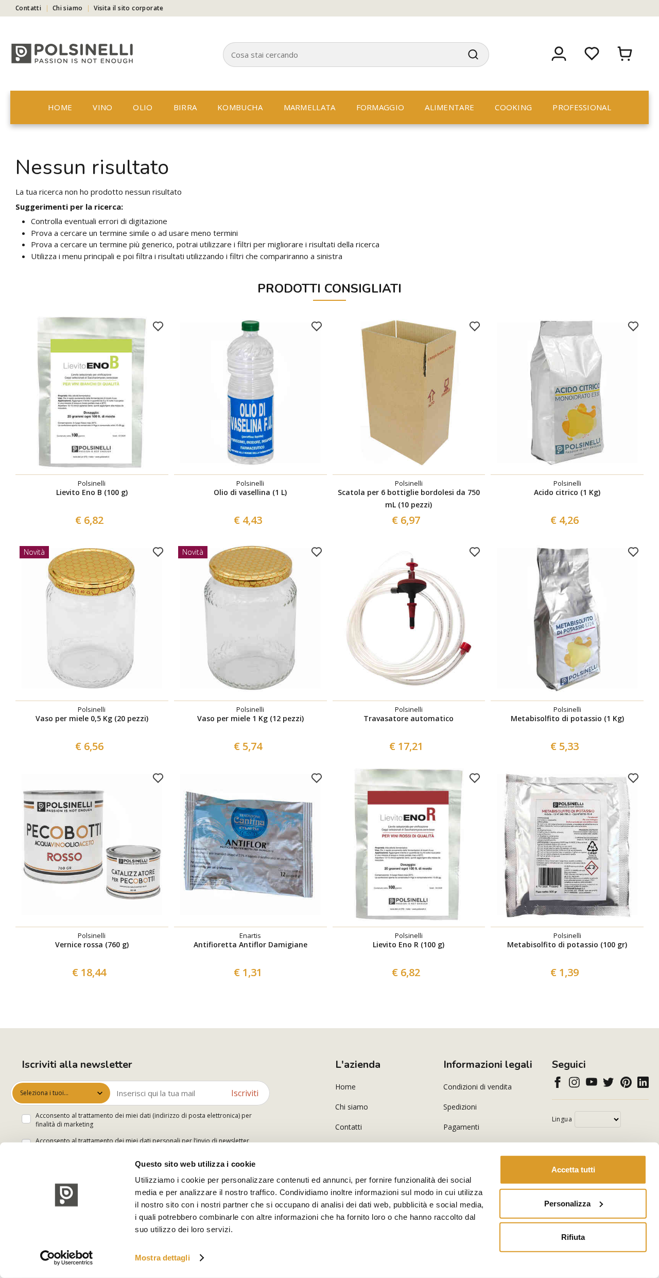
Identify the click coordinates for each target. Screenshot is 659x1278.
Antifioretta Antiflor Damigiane (250, 944)
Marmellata (310, 107)
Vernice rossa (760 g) (92, 944)
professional (581, 107)
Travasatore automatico (408, 718)
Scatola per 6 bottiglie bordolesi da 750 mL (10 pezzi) (409, 498)
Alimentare (449, 107)
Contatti (28, 8)
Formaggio (380, 107)
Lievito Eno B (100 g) (92, 492)
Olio (142, 107)
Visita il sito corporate (129, 8)
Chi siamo (68, 8)
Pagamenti (461, 1127)
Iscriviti (244, 1093)
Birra (185, 107)
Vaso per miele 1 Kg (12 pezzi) (250, 718)
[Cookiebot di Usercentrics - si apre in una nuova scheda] (67, 1258)
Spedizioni (460, 1107)
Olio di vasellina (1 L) (250, 492)
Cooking (513, 107)
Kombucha (240, 107)
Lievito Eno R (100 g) (408, 944)
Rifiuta (573, 1237)
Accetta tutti (573, 1169)
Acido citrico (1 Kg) (567, 492)
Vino (102, 107)
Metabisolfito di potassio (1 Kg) (567, 718)
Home (60, 107)
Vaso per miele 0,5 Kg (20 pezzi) (92, 718)
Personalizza (567, 1203)
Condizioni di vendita (477, 1087)
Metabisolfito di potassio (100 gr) (567, 944)
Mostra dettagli (162, 1257)
